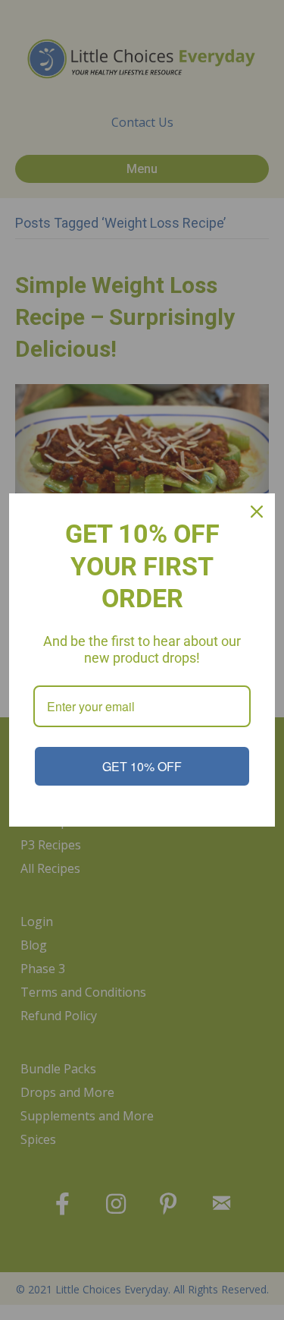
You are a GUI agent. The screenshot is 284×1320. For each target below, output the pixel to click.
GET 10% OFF (142, 766)
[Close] (257, 511)
